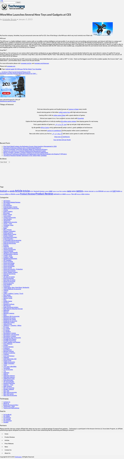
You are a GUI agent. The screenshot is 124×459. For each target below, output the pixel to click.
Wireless (87, 194)
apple (12, 69)
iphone (100, 191)
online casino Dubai (59, 115)
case (50, 191)
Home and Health (8, 264)
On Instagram (7, 420)
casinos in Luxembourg (54, 130)
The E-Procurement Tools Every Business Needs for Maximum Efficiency (25, 149)
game (69, 191)
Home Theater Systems (10, 272)
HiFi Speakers (7, 260)
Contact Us (6, 402)
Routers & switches (9, 353)
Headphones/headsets (10, 258)
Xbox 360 (6, 391)
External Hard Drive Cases (11, 242)
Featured (6, 246)
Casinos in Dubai (73, 109)
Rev (26, 69)
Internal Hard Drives (9, 274)
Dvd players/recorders (10, 237)
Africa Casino (45, 127)
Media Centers (7, 296)
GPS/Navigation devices (10, 254)
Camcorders (7, 216)
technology (68, 194)
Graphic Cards (7, 255)
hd (83, 191)
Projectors (6, 348)
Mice (4, 299)
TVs (4, 371)
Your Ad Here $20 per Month (62, 140)
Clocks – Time (7, 223)
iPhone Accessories (9, 281)
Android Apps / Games (10, 207)
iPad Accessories (8, 278)
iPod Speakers (7, 284)
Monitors (6, 302)
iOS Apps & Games (9, 277)
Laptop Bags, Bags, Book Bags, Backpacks (16, 287)
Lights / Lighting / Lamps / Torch (13, 293)
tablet (64, 194)
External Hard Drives (9, 243)
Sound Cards (7, 360)
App (8, 191)
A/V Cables (6, 204)
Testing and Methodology (11, 408)
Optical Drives (7, 324)
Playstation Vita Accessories (12, 337)
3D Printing (6, 201)
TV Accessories (8, 369)
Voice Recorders (8, 380)
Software (6, 357)
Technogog (18, 457)
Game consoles (8, 248)
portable (17, 194)
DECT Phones (7, 229)
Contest (5, 226)
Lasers (5, 292)
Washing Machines (9, 383)
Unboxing (6, 372)
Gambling (64, 191)
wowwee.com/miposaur (42, 63)
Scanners (6, 354)
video (83, 194)
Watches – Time (8, 385)
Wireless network (8, 389)
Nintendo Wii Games (9, 319)
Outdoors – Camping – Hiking (12, 325)
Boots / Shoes (7, 214)
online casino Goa (64, 112)
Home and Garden (9, 263)
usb (75, 194)
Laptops (5, 290)
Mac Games (7, 295)
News (5, 315)
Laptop (108, 191)
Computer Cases (8, 225)
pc (9, 194)
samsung (57, 194)
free (60, 191)
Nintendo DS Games (9, 318)
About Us (6, 403)
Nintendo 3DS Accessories (11, 316)
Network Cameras (8, 313)
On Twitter (6, 416)
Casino (54, 191)
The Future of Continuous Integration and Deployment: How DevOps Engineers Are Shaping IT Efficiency (35, 154)
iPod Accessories (8, 283)
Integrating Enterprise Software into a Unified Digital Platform (22, 148)
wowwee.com (11, 66)
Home (86, 191)
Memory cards (7, 298)
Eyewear (5, 245)
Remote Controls (8, 351)
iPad (97, 191)
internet (91, 191)
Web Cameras (7, 386)
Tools (5, 365)
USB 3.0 (5, 374)
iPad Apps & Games (9, 280)
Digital (57, 191)
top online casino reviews (68, 121)
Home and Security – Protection (13, 269)
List (114, 191)
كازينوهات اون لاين (57, 133)
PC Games (6, 330)
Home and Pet (7, 267)
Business (42, 191)
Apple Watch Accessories (11, 208)
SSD (61, 194)
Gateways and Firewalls (10, 252)
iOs (94, 191)
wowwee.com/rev (26, 63)
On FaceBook (7, 414)
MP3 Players (7, 305)
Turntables (6, 368)
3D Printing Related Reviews (11, 202)
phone (12, 194)
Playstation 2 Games (9, 333)
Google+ (6, 422)
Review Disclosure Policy (10, 405)
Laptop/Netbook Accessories (12, 289)
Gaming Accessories (9, 249)
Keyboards (6, 286)
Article (18, 190)
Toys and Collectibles (9, 366)
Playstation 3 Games (9, 336)
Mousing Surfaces (8, 304)
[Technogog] (13, 10)
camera (47, 191)
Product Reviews (27, 194)
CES (15, 69)
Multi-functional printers (10, 307)
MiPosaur (20, 69)
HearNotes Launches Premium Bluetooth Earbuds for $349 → (18, 73)
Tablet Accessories (9, 362)
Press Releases (7, 343)
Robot (30, 69)
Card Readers (7, 219)
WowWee (38, 69)
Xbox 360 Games (8, 394)
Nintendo (2, 194)
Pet (24, 69)
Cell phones (6, 220)
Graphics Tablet (8, 257)
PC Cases (6, 327)
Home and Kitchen (9, 266)
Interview (6, 275)
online (6, 194)
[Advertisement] (62, 173)
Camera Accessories (9, 217)
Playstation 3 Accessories (11, 334)
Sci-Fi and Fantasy (8, 356)
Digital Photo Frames (9, 234)
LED (111, 191)
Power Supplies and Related (11, 342)
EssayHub (81, 118)
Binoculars (6, 213)
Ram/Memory (7, 350)
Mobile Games (7, 301)
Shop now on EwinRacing (62, 137)
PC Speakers (7, 331)
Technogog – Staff (9, 406)
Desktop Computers (9, 231)
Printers (5, 345)
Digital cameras (8, 232)
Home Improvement (9, 270)
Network (6, 312)
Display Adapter (8, 236)
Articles (26, 191)
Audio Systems (8, 211)
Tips (72, 194)
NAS (121, 191)
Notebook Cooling (9, 322)
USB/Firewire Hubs (9, 378)
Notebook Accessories (10, 321)
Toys (33, 69)
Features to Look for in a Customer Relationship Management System (24, 151)
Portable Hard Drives (9, 340)
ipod (105, 191)
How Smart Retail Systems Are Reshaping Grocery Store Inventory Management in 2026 (30, 146)
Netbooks (6, 310)
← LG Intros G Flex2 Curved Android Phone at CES (15, 72)
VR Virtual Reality (8, 381)
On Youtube (7, 419)
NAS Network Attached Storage (13, 308)
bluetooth (36, 191)
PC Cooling (6, 328)
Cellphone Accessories (10, 222)
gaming (79, 191)
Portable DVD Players (9, 339)
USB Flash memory (9, 375)
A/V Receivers (7, 205)
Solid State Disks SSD (9, 359)
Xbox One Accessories (10, 395)
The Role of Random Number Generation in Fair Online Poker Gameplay (25, 155)
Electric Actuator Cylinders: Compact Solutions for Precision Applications (25, 152)
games (74, 191)
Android (7, 69)
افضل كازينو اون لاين (61, 124)
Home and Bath (8, 261)
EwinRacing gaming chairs (8, 101)
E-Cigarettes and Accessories (12, 240)
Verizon (79, 194)
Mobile (118, 191)
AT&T (31, 191)
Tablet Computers (8, 363)
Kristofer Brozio (10, 19)
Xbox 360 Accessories (10, 392)
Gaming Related (8, 251)
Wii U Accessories (8, 388)
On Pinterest (7, 417)
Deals (5, 228)
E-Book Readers (8, 239)
